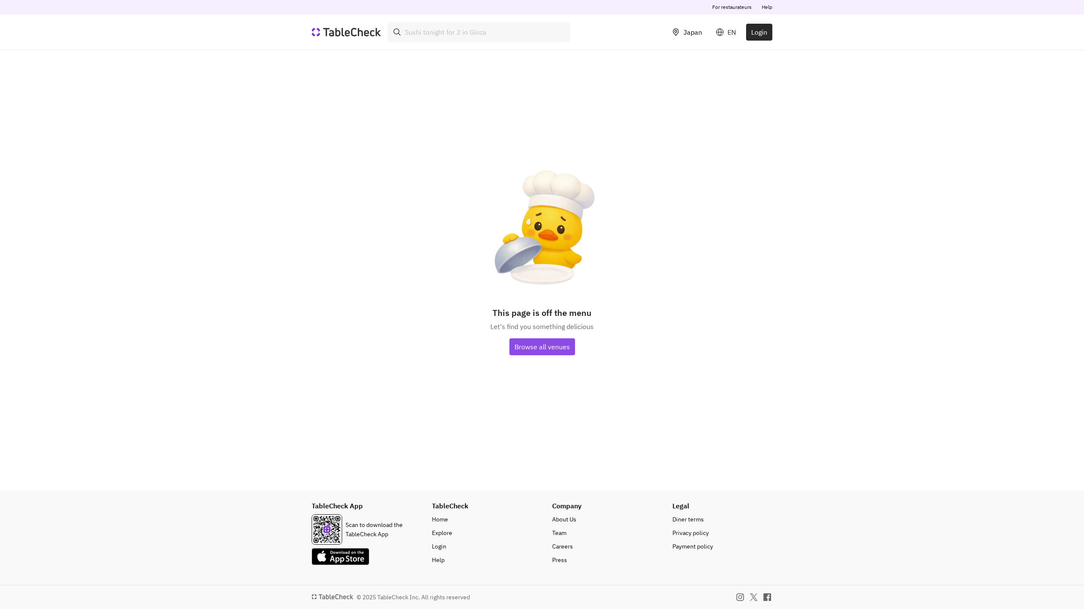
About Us (564, 519)
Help (767, 7)
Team (559, 533)
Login (759, 32)
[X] (754, 597)
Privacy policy (690, 533)
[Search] (397, 32)
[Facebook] (767, 597)
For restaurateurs (732, 7)
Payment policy (692, 546)
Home (440, 519)
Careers (562, 546)
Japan (692, 32)
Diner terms (688, 519)
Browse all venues (542, 347)
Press (559, 560)
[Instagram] (740, 597)
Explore (442, 533)
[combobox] (478, 32)
